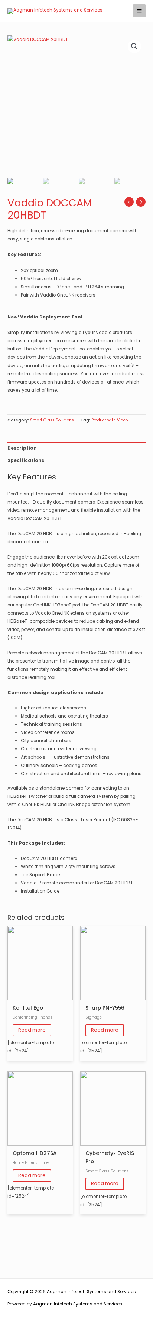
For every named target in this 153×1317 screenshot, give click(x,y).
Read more (32, 1029)
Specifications (25, 460)
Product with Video (109, 420)
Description (22, 448)
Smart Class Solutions (52, 420)
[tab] (76, 448)
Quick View (40, 996)
